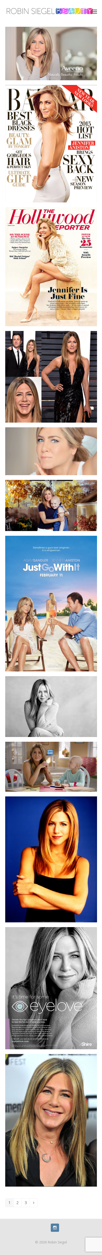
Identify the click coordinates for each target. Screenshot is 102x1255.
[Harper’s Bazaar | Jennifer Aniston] (51, 143)
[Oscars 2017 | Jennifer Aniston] (51, 376)
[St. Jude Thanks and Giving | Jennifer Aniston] (51, 505)
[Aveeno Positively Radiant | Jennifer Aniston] (51, 451)
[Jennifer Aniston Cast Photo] (51, 859)
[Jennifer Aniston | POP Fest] (51, 1119)
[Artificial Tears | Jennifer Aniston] (51, 706)
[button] (94, 12)
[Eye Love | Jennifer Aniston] (51, 987)
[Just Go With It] (51, 603)
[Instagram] (55, 1230)
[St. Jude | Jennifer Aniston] (51, 766)
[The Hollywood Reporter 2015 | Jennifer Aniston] (51, 266)
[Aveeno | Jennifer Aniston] (51, 53)
